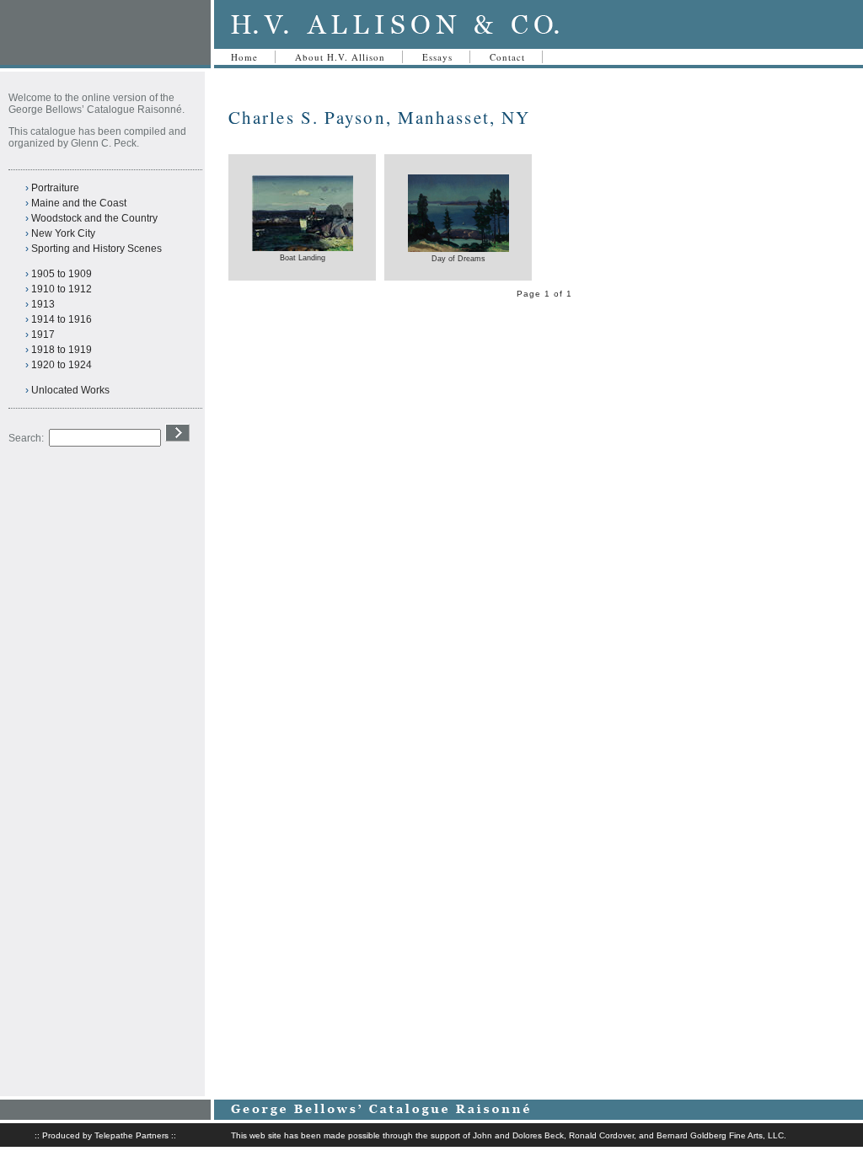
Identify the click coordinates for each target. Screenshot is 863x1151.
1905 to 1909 (61, 274)
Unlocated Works (70, 390)
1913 (43, 304)
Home (244, 57)
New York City (63, 233)
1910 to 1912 (61, 289)
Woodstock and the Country (94, 218)
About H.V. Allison (340, 57)
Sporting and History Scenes (96, 248)
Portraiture (55, 188)
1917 (43, 334)
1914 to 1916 (61, 319)
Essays (437, 57)
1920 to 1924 (61, 365)
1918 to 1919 (61, 350)
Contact (507, 57)
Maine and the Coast (78, 203)
